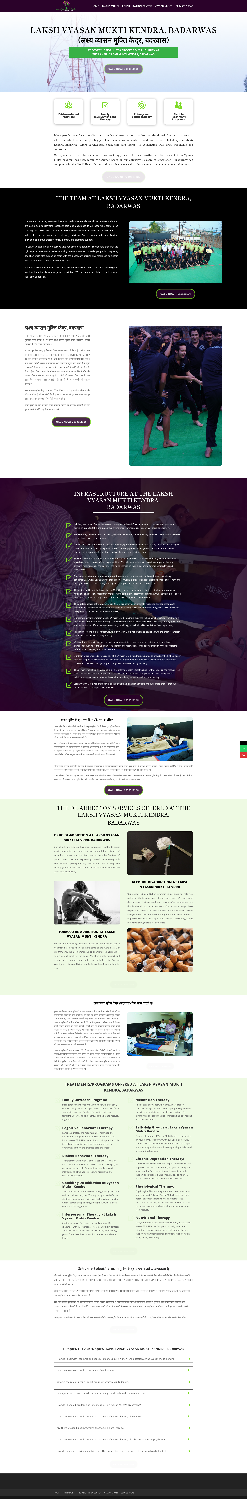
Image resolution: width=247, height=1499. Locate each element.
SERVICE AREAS (184, 6)
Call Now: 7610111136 (123, 69)
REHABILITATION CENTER (137, 6)
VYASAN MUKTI (164, 6)
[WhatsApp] (243, 748)
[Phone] (243, 755)
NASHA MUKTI (110, 6)
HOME (95, 6)
